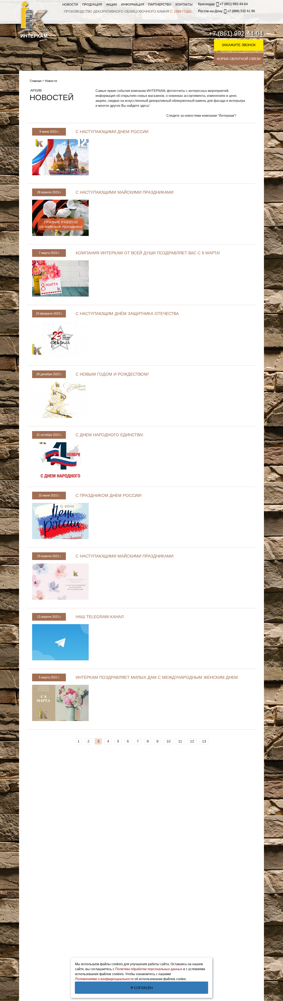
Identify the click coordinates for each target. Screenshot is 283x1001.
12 (192, 741)
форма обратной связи (239, 59)
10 (168, 741)
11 (180, 741)
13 (204, 741)
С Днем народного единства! (109, 435)
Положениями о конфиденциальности (104, 979)
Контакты (183, 4)
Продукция (92, 4)
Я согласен (142, 988)
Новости (70, 4)
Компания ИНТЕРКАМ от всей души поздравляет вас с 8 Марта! (148, 253)
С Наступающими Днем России (112, 131)
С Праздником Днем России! (109, 495)
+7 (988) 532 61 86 (226, 11)
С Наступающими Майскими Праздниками (124, 192)
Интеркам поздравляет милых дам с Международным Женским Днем (157, 677)
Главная (36, 81)
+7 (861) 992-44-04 (223, 4)
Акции (111, 4)
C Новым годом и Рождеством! (112, 374)
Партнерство (159, 4)
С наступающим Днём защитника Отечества (127, 313)
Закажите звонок (239, 45)
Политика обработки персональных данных (148, 969)
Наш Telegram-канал (100, 616)
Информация (132, 4)
